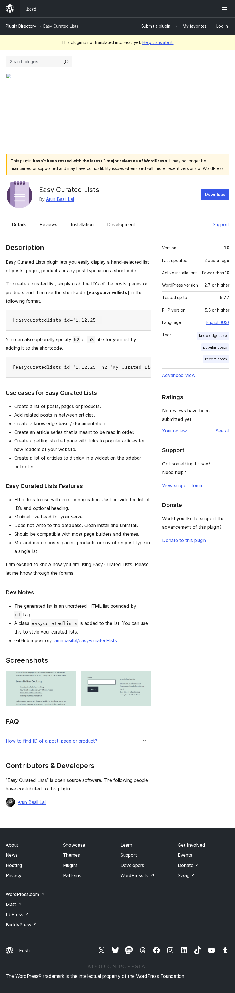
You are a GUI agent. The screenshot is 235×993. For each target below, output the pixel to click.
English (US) (217, 322)
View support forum (182, 485)
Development (121, 224)
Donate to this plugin (184, 540)
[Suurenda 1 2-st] (68, 678)
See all (222, 431)
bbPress (17, 914)
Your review (174, 431)
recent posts (216, 359)
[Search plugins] (66, 61)
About (12, 845)
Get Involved (191, 845)
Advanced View (178, 375)
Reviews (48, 224)
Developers (132, 865)
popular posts (215, 347)
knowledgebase (213, 335)
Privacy (13, 875)
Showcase (74, 845)
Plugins (70, 865)
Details (19, 224)
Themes (71, 855)
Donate (188, 865)
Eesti (24, 950)
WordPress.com (25, 894)
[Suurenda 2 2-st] (143, 678)
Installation (82, 224)
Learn (126, 845)
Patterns (72, 875)
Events (185, 855)
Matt (14, 904)
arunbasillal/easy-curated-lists (85, 640)
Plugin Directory (21, 26)
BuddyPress (21, 925)
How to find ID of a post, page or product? (51, 741)
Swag (186, 875)
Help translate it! (158, 42)
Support (221, 224)
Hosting (14, 865)
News (12, 855)
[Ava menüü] (226, 8)
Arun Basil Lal (60, 199)
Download (215, 194)
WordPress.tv (137, 875)
